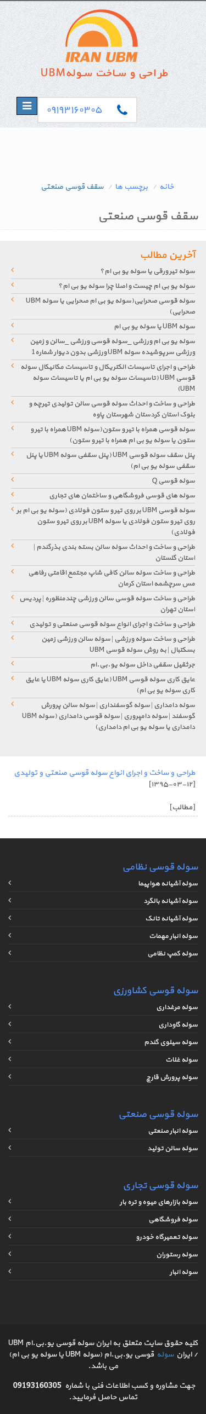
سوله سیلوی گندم (171, 1042)
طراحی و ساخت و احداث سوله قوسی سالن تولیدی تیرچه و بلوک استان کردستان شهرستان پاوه (112, 409)
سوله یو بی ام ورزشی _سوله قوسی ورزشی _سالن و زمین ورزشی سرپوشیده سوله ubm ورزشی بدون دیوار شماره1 (112, 347)
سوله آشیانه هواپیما (168, 883)
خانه (166, 187)
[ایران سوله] (103, 46)
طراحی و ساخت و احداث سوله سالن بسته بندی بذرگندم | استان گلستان (114, 553)
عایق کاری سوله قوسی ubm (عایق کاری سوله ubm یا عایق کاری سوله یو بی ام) (110, 685)
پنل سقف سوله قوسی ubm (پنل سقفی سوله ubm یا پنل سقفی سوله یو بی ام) (110, 461)
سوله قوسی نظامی (160, 867)
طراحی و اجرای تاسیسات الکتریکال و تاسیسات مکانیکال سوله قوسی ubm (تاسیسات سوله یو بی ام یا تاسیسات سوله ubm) (107, 378)
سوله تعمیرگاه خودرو (167, 1237)
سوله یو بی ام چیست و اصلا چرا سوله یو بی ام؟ (126, 286)
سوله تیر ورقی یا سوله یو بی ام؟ (147, 271)
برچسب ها (131, 187)
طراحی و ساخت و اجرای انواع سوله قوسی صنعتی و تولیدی (112, 624)
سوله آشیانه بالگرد (170, 901)
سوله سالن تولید (172, 1148)
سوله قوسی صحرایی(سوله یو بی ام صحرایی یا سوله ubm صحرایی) (110, 306)
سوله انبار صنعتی (173, 1131)
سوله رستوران (177, 1254)
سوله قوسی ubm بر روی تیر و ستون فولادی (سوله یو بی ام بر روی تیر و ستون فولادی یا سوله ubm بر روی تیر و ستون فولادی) (105, 521)
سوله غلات (181, 1059)
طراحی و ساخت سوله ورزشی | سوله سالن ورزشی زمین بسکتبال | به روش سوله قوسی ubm (118, 645)
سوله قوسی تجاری (160, 1185)
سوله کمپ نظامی (172, 953)
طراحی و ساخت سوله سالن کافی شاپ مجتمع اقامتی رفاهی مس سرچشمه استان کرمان (111, 578)
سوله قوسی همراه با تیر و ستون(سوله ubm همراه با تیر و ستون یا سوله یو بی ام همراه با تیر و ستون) (112, 435)
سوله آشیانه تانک (171, 918)
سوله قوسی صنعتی (158, 1114)
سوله (165, 1354)
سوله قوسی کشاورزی (155, 990)
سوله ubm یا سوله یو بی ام (154, 326)
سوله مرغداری (177, 1007)
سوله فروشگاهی (173, 1219)
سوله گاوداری (178, 1024)
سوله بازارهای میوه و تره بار (159, 1202)
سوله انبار (184, 1272)
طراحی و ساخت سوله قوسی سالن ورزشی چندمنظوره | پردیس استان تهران (107, 604)
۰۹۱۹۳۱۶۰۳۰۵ (74, 110)
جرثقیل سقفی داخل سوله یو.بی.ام (142, 664)
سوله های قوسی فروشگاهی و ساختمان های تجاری (122, 495)
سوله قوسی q (173, 481)
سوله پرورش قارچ (172, 1077)
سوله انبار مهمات (173, 936)
